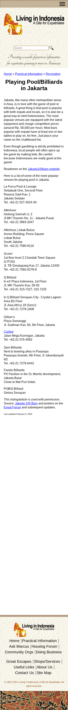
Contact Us (24, 673)
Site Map (43, 673)
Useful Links (24, 667)
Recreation (53, 73)
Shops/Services (47, 661)
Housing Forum (44, 646)
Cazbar (9, 331)
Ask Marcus (19, 646)
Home (8, 73)
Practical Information (28, 73)
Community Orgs (19, 652)
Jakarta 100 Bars (26, 403)
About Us (44, 667)
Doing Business (49, 652)
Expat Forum (12, 407)
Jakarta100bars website (44, 169)
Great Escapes (18, 661)
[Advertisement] (15, 475)
